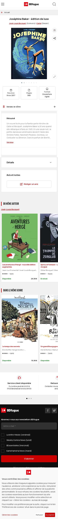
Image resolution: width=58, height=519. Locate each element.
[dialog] (29, 493)
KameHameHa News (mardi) (19, 451)
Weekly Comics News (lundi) (19, 440)
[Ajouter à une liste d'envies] (54, 30)
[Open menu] (2, 4)
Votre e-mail (8, 426)
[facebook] (47, 410)
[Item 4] (31, 82)
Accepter (50, 515)
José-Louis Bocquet (17, 23)
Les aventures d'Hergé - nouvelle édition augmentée (18, 266)
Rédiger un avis (31, 184)
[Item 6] (36, 82)
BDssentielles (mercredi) (17, 445)
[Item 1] (24, 82)
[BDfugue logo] (31, 4)
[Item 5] (33, 82)
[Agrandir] (54, 76)
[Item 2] (26, 82)
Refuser (39, 515)
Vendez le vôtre (13, 106)
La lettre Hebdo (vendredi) (18, 434)
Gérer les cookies (10, 515)
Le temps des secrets (11, 346)
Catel (39, 23)
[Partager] (54, 38)
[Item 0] (21, 82)
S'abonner (29, 458)
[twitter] (54, 410)
